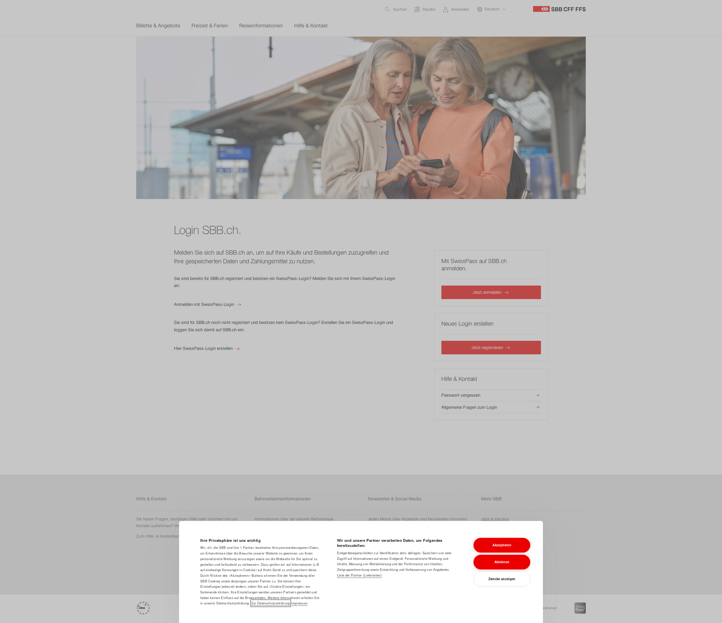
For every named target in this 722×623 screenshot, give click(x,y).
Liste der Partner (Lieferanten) (359, 575)
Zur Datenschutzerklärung (270, 603)
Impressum (299, 603)
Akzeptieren (501, 545)
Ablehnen (502, 562)
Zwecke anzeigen (502, 578)
